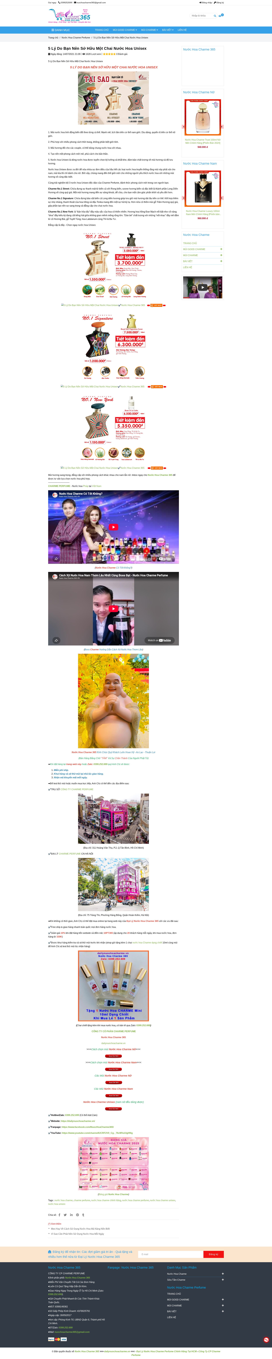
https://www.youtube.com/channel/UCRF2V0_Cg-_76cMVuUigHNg (97, 1133)
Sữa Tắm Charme (176, 1280)
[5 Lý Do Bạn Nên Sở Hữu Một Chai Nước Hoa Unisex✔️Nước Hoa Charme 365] (103, 305)
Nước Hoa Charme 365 (160, 475)
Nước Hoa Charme (196, 235)
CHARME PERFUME (59, 486)
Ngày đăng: (56, 54)
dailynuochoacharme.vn (113, 1043)
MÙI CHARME (149, 30)
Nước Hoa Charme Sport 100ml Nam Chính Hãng (203, 212)
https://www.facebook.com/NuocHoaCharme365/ (88, 1127)
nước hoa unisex (56, 1204)
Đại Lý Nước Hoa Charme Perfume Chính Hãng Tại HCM (166, 1351)
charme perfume (82, 1200)
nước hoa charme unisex (162, 1200)
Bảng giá (113, 1194)
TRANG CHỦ (102, 30)
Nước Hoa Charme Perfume (76, 37)
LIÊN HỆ (182, 30)
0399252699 (66, 2)
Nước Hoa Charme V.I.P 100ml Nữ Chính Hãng (202, 141)
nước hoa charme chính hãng (106, 1200)
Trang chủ (53, 37)
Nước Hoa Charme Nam (200, 163)
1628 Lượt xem (93, 54)
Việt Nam (96, 486)
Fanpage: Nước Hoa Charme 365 (131, 1267)
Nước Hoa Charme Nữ (199, 92)
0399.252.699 (100, 764)
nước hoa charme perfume (135, 1200)
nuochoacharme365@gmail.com (91, 2)
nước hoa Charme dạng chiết (147, 942)
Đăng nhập (206, 2)
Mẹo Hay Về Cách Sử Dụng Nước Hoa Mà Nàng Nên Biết (80, 1229)
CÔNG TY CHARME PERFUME (76, 789)
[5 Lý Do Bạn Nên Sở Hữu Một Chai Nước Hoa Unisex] (69, 16)
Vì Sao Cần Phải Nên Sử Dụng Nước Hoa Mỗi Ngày (77, 1234)
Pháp (85, 486)
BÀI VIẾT (167, 30)
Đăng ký (220, 2)
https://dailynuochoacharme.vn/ (78, 1121)
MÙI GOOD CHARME (124, 30)
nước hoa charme (64, 1200)
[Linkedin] (71, 1215)
